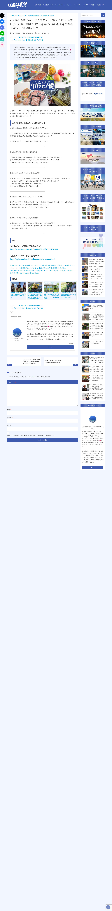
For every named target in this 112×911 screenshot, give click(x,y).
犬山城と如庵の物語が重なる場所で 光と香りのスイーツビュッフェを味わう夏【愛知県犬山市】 (96, 277)
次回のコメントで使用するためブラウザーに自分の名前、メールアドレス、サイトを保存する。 (31, 435)
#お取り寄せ (16, 273)
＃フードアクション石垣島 (38, 265)
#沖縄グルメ (30, 270)
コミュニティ (77, 5)
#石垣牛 (63, 270)
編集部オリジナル (48, 5)
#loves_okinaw (34, 273)
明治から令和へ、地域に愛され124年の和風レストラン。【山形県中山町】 (96, 269)
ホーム (12, 15)
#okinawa (23, 270)
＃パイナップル (56, 270)
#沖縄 (50, 268)
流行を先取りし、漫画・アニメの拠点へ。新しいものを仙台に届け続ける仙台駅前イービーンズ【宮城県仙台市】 (96, 292)
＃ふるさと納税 (25, 265)
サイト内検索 (100, 5)
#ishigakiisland (15, 270)
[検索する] (103, 15)
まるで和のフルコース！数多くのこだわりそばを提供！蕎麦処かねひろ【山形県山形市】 (96, 284)
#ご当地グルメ (39, 270)
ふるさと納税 (20, 40)
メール (10, 417)
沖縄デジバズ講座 (48, 15)
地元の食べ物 (32, 40)
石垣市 (41, 37)
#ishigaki (45, 268)
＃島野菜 (69, 270)
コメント (12, 382)
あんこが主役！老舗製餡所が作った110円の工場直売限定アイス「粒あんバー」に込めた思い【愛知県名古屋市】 (96, 262)
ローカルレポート (60, 5)
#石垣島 (54, 268)
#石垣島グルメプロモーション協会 (31, 268)
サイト (9, 425)
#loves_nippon (24, 273)
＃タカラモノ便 (15, 265)
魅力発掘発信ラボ (35, 15)
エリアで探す (37, 5)
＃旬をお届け (51, 265)
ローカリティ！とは (88, 5)
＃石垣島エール (61, 265)
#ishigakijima (61, 268)
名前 (9, 410)
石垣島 (41, 40)
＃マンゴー (47, 270)
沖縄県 (35, 37)
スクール (69, 5)
